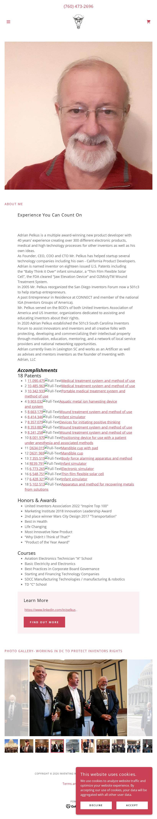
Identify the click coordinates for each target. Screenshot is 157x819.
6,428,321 (37, 479)
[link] (78, 21)
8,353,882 (35, 427)
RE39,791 (36, 463)
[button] (16, 22)
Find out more (44, 622)
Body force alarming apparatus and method (96, 458)
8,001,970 (37, 437)
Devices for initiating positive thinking (90, 422)
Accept (132, 805)
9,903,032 (35, 401)
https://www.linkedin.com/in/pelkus (50, 610)
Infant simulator (72, 417)
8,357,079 (35, 422)
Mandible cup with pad (79, 448)
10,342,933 (36, 391)
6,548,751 (37, 474)
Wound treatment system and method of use (96, 411)
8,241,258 (35, 432)
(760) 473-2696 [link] (78, 6)
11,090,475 (36, 380)
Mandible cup (72, 453)
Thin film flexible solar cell (82, 474)
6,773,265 (37, 468)
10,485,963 (36, 386)
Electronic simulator (77, 468)
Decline (96, 805)
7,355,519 (37, 458)
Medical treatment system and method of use (98, 380)
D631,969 (36, 453)
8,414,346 (35, 417)
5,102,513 (37, 484)
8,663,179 (35, 411)
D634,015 (36, 448)
